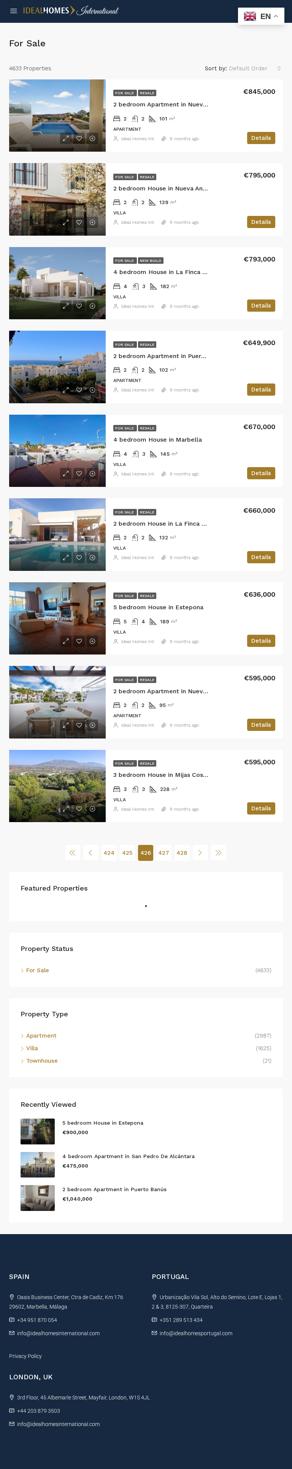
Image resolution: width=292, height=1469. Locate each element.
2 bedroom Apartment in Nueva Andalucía (174, 104)
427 (163, 852)
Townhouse (42, 1060)
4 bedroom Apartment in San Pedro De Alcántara (128, 1156)
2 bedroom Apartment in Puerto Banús (170, 356)
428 (181, 852)
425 (127, 852)
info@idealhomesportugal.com (196, 1333)
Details (261, 138)
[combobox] (255, 68)
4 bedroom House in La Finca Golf (164, 272)
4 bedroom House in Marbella (157, 439)
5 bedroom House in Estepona (158, 607)
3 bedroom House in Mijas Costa (161, 774)
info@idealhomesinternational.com (58, 1333)
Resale (147, 93)
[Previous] (72, 852)
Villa (32, 1048)
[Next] (200, 852)
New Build (151, 260)
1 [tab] (150, 909)
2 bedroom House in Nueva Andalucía (168, 188)
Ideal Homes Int (137, 138)
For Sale (125, 93)
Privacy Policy (25, 1356)
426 (145, 852)
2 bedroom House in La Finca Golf (163, 523)
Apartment (41, 1035)
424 (108, 852)
